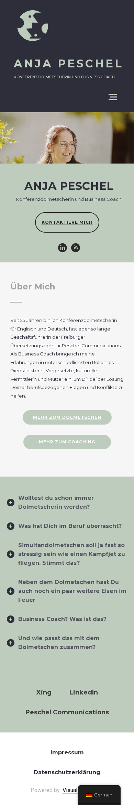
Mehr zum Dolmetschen (67, 417)
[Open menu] (113, 97)
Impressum (67, 752)
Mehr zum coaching (67, 441)
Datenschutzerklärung (67, 772)
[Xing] (75, 247)
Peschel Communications (67, 712)
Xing (44, 692)
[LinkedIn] (62, 247)
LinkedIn (83, 692)
